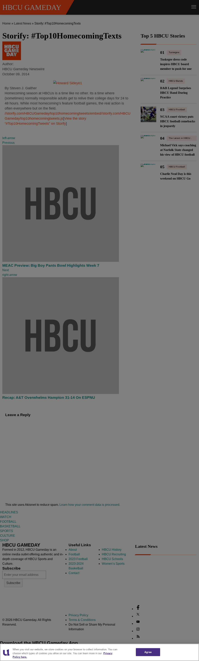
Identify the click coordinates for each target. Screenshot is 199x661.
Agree (148, 651)
